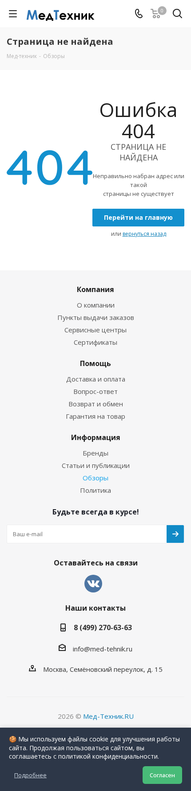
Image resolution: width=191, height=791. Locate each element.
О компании (96, 304)
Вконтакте (93, 583)
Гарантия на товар (95, 416)
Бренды (95, 452)
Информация (95, 437)
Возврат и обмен (95, 403)
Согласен (162, 775)
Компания (95, 289)
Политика (95, 490)
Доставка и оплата (95, 378)
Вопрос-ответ (95, 391)
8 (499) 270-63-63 (103, 627)
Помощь (95, 363)
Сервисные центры (95, 329)
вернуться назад (144, 234)
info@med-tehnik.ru (102, 648)
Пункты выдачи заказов (95, 317)
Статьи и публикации (96, 465)
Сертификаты (95, 342)
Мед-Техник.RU (108, 716)
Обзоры (95, 477)
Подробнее (30, 775)
